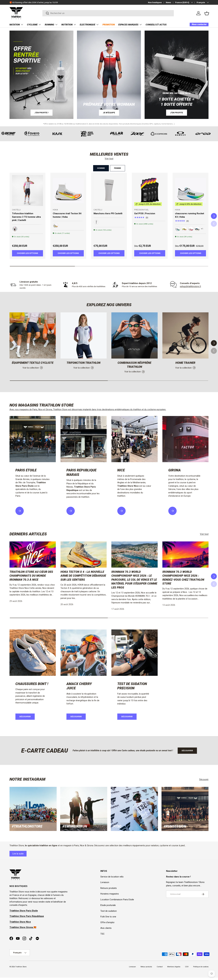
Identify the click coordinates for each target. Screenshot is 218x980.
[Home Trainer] (185, 335)
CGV (186, 967)
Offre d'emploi (107, 922)
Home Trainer (185, 362)
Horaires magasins (109, 893)
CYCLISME (32, 24)
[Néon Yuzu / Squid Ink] (184, 228)
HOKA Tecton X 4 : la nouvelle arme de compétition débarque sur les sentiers (83, 575)
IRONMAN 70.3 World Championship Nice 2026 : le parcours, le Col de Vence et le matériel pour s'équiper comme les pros (134, 579)
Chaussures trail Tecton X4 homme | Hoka (67, 215)
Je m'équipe (109, 112)
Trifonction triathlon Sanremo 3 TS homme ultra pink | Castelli (26, 217)
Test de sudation (108, 911)
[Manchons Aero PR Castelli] (109, 190)
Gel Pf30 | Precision (144, 213)
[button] (206, 13)
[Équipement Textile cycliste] (32, 335)
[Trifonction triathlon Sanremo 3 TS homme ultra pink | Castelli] (27, 190)
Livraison (104, 882)
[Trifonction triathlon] (84, 335)
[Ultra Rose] (14, 228)
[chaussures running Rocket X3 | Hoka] (190, 190)
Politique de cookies (201, 967)
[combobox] (108, 13)
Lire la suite (18, 853)
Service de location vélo (112, 876)
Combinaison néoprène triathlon (134, 364)
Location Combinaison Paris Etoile (117, 899)
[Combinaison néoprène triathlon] (134, 335)
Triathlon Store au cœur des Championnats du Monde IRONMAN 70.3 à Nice (31, 575)
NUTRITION (67, 24)
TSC (102, 933)
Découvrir (25, 716)
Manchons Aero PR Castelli (108, 213)
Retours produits (108, 888)
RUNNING (49, 24)
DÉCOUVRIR (76, 716)
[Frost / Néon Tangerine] (55, 225)
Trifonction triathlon (83, 362)
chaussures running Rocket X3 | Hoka (189, 215)
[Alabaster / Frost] (190, 228)
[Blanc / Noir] (96, 222)
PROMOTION (108, 24)
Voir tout (109, 158)
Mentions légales (173, 967)
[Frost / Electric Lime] (177, 228)
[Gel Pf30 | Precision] (149, 190)
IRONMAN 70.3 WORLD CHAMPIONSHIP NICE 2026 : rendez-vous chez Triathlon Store (183, 577)
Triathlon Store (20, 967)
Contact (160, 967)
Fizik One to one (108, 916)
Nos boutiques (155, 2)
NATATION (14, 24)
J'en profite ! (41, 112)
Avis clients (106, 928)
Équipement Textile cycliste (32, 362)
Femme (117, 168)
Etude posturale (108, 905)
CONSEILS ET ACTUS (156, 24)
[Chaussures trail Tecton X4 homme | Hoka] (68, 190)
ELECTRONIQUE (87, 24)
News (168, 2)
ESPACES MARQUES (128, 24)
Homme (101, 168)
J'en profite (176, 112)
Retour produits (146, 967)
